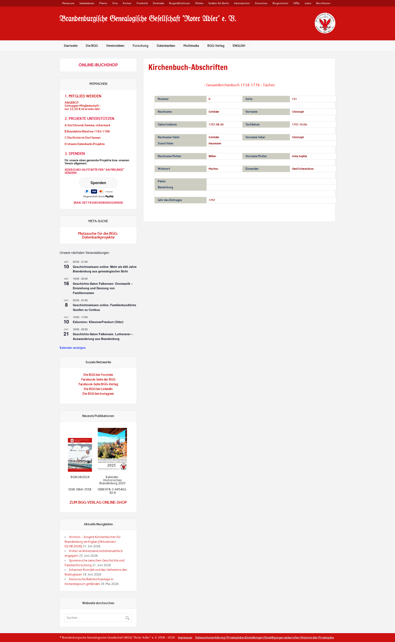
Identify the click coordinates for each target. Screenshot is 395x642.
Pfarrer (103, 3)
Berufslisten (323, 3)
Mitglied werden (85, 96)
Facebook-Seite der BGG (98, 379)
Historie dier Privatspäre (317, 637)
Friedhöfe (142, 3)
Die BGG (92, 46)
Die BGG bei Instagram (98, 394)
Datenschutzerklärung (210, 637)
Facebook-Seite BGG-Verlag (98, 384)
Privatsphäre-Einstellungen (245, 637)
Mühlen (199, 3)
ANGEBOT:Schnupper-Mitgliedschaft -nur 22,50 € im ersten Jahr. (83, 106)
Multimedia (191, 46)
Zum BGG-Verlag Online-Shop (98, 502)
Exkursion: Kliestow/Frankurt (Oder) (98, 322)
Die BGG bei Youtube (98, 375)
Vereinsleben (115, 46)
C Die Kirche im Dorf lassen (83, 137)
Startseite (71, 46)
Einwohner (261, 3)
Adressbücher (242, 3)
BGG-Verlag (215, 46)
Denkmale (158, 3)
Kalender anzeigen (73, 348)
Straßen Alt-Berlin (218, 3)
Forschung (140, 46)
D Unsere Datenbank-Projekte (85, 144)
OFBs (296, 3)
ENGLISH (239, 46)
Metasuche (68, 3)
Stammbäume (86, 3)
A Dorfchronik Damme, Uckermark (87, 125)
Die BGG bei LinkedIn (98, 389)
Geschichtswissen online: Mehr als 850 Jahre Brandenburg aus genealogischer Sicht (105, 269)
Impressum (185, 637)
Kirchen (127, 3)
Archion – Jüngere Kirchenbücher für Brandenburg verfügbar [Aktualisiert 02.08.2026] (93, 541)
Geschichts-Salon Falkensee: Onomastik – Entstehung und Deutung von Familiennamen (103, 288)
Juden (308, 3)
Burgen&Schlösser (179, 3)
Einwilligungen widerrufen (281, 637)
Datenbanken (166, 46)
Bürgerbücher (280, 3)
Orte (115, 3)
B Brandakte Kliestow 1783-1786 (87, 131)
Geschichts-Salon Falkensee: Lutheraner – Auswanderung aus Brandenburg (103, 336)
